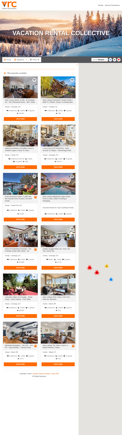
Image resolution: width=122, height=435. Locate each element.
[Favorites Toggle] (118, 59)
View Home (20, 119)
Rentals (100, 5)
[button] (6, 87)
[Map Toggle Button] (110, 59)
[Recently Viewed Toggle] (114, 59)
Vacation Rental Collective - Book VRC (46, 373)
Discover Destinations (112, 5)
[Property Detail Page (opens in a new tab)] (20, 87)
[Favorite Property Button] (34, 80)
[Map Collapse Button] (77, 64)
